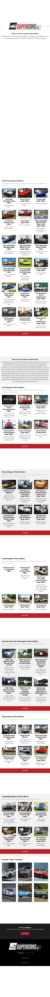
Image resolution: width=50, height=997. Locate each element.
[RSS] (31, 953)
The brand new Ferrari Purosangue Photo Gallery (9, 408)
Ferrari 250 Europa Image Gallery (25, 431)
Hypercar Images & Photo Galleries (8, 871)
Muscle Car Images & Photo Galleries (25, 892)
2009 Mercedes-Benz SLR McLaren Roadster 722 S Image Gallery (41, 493)
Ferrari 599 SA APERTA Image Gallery (25, 295)
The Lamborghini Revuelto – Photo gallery (9, 814)
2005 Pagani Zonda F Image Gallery (9, 757)
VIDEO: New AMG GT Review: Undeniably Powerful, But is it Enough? (25, 691)
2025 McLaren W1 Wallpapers (9, 491)
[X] (27, 953)
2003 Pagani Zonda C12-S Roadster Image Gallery (41, 758)
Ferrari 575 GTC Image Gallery (25, 200)
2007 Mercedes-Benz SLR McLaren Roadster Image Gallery (9, 518)
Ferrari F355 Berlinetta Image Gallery (9, 222)
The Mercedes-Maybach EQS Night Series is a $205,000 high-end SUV (41, 691)
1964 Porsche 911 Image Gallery (25, 606)
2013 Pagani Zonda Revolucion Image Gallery (9, 737)
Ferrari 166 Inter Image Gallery (41, 407)
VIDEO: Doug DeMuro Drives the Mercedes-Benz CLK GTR (9, 662)
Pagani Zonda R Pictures (25, 736)
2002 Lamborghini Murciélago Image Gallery (9, 247)
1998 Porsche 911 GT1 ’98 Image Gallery (9, 319)
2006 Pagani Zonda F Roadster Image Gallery (41, 737)
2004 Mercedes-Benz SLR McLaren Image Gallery (25, 517)
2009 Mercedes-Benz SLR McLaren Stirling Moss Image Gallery (25, 493)
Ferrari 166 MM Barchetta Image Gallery (25, 407)
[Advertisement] (25, 11)
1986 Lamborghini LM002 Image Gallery (9, 839)
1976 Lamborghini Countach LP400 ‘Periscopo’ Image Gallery (25, 271)
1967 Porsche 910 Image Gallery (41, 606)
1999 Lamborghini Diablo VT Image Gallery (41, 247)
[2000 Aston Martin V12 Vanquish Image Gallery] (12, 147)
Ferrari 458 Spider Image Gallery (41, 269)
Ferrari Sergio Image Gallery (41, 200)
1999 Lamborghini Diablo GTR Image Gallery (9, 270)
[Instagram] (29, 953)
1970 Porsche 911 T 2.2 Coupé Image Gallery (9, 569)
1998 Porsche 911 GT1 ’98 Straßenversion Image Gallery (41, 296)
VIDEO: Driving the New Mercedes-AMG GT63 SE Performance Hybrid (41, 663)
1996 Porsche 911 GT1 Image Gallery (25, 319)
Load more (25, 333)
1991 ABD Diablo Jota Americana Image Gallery (41, 839)
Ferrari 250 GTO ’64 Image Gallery (41, 431)
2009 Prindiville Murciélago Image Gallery (41, 814)
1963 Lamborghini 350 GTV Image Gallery (25, 814)
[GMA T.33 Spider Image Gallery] (25, 84)
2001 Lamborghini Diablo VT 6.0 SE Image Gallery (25, 247)
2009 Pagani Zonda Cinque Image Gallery (25, 758)
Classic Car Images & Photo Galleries (41, 892)
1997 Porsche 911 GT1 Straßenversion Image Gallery (41, 320)
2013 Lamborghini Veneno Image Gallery (25, 839)
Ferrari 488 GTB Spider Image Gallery (9, 295)
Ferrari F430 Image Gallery (25, 221)
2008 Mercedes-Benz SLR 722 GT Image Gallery (41, 517)
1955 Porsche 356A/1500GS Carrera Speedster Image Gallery (41, 579)
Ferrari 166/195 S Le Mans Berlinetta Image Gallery (9, 432)
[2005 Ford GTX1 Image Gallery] (37, 147)
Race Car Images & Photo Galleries (9, 892)
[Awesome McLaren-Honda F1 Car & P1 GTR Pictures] (37, 122)
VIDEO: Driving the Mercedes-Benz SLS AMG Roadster (25, 661)
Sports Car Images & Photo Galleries (25, 871)
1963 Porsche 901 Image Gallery (9, 606)
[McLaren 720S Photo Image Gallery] (12, 122)
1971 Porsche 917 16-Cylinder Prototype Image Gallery (25, 570)
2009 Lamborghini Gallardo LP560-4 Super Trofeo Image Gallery (41, 223)
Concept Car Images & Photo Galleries (41, 871)
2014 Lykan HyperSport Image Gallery (9, 200)
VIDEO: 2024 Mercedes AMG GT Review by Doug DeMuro (9, 690)
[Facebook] (25, 953)
